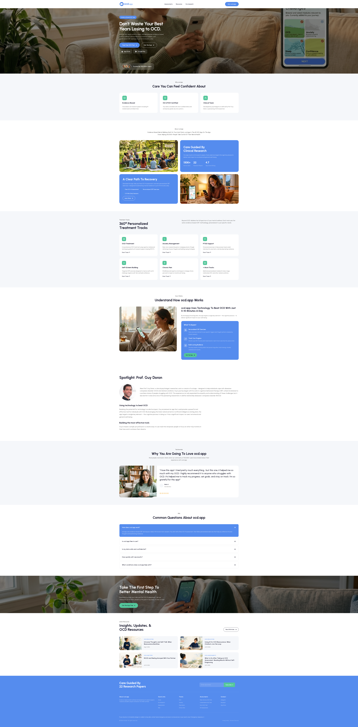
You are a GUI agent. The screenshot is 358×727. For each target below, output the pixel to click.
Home (159, 700)
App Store (223, 705)
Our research (189, 4)
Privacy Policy (226, 720)
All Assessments (204, 707)
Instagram (223, 700)
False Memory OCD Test (206, 700)
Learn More (128, 198)
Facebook (223, 702)
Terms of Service (234, 720)
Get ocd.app (232, 4)
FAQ (159, 707)
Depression (182, 705)
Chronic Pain (182, 707)
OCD (180, 700)
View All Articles (229, 629)
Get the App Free (127, 605)
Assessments (168, 4)
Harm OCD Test (204, 705)
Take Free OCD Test (128, 45)
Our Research (161, 702)
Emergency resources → (197, 717)
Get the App (148, 45)
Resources (179, 4)
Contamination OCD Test (206, 702)
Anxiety (181, 702)
